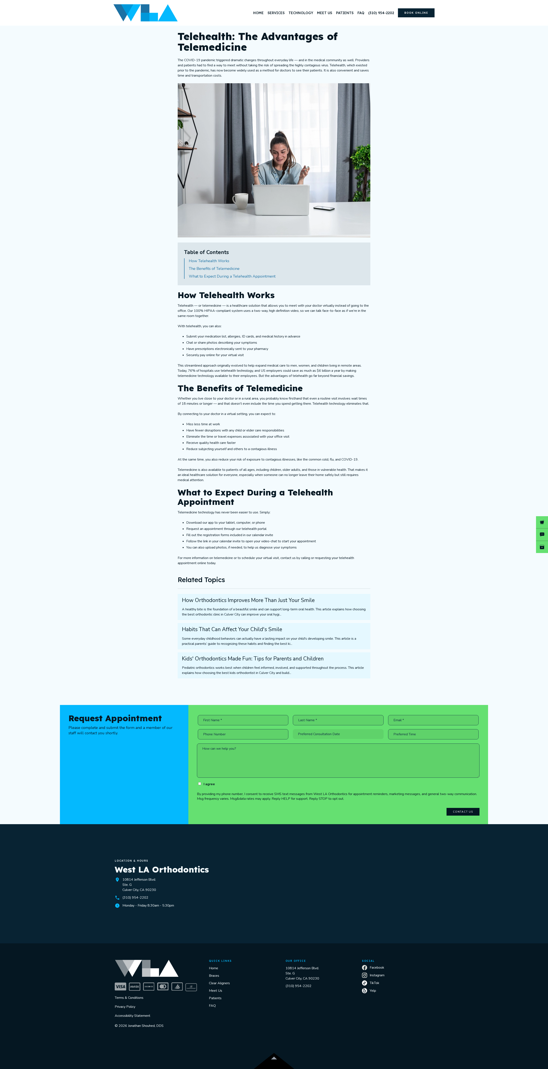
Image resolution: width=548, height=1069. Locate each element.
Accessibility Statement (132, 1015)
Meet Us (215, 990)
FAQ (212, 1005)
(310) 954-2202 (298, 986)
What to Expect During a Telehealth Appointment (232, 276)
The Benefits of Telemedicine (214, 268)
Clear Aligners (219, 983)
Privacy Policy (125, 1006)
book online (416, 12)
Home (213, 968)
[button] (276, 13)
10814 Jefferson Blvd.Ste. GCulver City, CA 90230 (302, 973)
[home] (145, 12)
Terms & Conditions (129, 997)
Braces (214, 975)
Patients (215, 998)
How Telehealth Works (209, 260)
